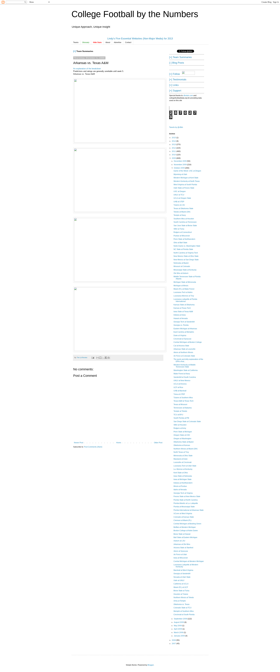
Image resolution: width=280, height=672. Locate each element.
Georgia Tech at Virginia (183, 493)
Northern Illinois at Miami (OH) (185, 449)
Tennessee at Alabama (183, 408)
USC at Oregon (180, 191)
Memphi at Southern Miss (184, 611)
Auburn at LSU (179, 541)
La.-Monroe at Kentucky (183, 469)
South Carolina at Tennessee (185, 222)
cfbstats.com (188, 95)
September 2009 (181, 619)
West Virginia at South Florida (185, 185)
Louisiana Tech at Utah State (185, 466)
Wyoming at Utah (180, 174)
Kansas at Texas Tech (182, 308)
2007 (174, 644)
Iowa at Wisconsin (181, 558)
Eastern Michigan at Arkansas (185, 329)
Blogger (151, 665)
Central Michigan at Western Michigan (189, 561)
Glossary (85, 42)
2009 (174, 158)
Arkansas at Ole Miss (182, 544)
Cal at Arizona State (181, 346)
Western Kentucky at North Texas (187, 181)
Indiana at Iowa (180, 315)
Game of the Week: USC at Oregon (187, 171)
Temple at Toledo (180, 411)
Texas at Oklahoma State (183, 208)
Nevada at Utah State (182, 577)
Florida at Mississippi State (184, 507)
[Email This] (97, 357)
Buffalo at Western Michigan (185, 527)
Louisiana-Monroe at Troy (184, 296)
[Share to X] (103, 357)
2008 (174, 640)
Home (118, 443)
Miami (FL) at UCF (181, 587)
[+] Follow (174, 73)
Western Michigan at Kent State (186, 178)
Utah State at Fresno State (184, 188)
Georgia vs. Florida (181, 325)
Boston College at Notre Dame (186, 531)
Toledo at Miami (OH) (182, 212)
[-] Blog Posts (176, 62)
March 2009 (179, 632)
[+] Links (174, 85)
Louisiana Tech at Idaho (183, 292)
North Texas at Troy (181, 452)
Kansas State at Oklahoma (184, 305)
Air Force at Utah (180, 554)
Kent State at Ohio (181, 473)
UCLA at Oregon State (182, 198)
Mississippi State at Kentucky (185, 270)
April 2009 (178, 629)
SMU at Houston (180, 425)
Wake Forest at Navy (182, 374)
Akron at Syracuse (181, 551)
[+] (74, 51)
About (107, 42)
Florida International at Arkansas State (189, 510)
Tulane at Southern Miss (183, 398)
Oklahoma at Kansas (182, 445)
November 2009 (180, 165)
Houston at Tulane (181, 594)
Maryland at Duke (181, 459)
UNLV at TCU (179, 195)
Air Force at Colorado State (184, 356)
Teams (75, 42)
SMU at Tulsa (179, 229)
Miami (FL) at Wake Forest (184, 289)
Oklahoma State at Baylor (184, 442)
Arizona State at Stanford (183, 548)
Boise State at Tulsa (181, 591)
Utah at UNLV (179, 580)
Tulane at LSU (179, 205)
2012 (174, 148)
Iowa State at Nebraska (183, 476)
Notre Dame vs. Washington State (187, 246)
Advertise (117, 42)
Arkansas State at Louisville (184, 349)
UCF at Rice (178, 387)
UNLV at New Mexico (182, 381)
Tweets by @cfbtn (176, 127)
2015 (174, 138)
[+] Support (175, 90)
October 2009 (179, 168)
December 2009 (180, 161)
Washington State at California (186, 370)
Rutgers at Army (180, 428)
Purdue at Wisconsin (182, 236)
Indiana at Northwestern (183, 483)
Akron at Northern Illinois (183, 352)
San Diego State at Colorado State (187, 421)
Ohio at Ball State (180, 243)
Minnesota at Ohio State (183, 456)
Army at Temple (180, 601)
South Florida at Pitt (181, 418)
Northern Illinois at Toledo (184, 597)
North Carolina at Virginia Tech (186, 253)
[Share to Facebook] (105, 357)
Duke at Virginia (180, 335)
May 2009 (178, 626)
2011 (174, 151)
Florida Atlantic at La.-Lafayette (186, 503)
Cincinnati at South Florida (184, 615)
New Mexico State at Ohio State (186, 256)
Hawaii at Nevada (181, 318)
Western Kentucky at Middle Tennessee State (185, 366)
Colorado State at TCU (182, 608)
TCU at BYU (178, 415)
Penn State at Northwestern (184, 239)
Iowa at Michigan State (182, 479)
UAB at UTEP (179, 202)
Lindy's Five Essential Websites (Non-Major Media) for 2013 (140, 38)
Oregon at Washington (182, 439)
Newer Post (78, 443)
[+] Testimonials (177, 79)
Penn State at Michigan (183, 432)
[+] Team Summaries (180, 57)
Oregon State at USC (182, 435)
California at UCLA (181, 584)
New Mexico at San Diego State (186, 260)
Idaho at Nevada (180, 490)
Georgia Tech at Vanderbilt (184, 322)
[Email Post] (93, 357)
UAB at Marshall (180, 391)
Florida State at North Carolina (186, 500)
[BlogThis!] (100, 357)
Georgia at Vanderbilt (182, 574)
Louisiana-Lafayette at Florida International (185, 300)
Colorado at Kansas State (184, 517)
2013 (174, 144)
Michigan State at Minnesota (185, 282)
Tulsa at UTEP (179, 394)
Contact (128, 42)
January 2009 (179, 636)
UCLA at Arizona (180, 384)
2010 (174, 155)
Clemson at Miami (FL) (182, 520)
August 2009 (179, 622)
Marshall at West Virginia (183, 570)
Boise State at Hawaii (182, 534)
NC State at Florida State (183, 249)
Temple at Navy (180, 215)
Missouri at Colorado (182, 266)
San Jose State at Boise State (185, 226)
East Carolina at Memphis (184, 332)
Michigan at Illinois (181, 286)
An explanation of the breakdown (87, 69)
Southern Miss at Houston (184, 219)
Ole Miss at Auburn (181, 273)
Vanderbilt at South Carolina (185, 377)
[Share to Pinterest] (108, 357)
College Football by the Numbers (134, 14)
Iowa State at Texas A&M (183, 312)
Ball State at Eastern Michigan (185, 537)
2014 (174, 141)
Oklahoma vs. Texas (181, 604)
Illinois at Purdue (180, 486)
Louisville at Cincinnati (182, 462)
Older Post (158, 443)
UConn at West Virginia (183, 513)
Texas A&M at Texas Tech (184, 401)
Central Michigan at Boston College (188, 342)
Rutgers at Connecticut (183, 232)
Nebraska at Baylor (181, 263)
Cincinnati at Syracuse (182, 339)
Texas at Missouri (180, 404)
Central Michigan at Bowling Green (187, 524)
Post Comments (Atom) (93, 447)
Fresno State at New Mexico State (187, 496)
